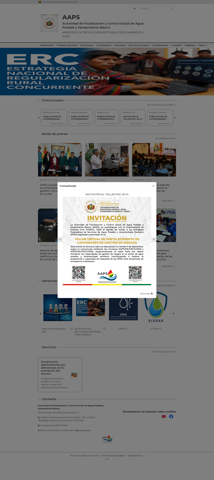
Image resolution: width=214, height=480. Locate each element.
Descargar (145, 293)
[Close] (153, 186)
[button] (60, 239)
